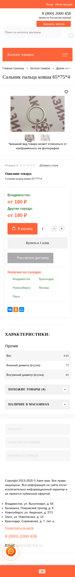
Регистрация (63, 4)
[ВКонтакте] (10, 309)
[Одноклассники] (15, 309)
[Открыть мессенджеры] (10, 552)
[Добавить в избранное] (66, 92)
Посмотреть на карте (19, 528)
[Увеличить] (38, 114)
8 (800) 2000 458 (56, 13)
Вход (49, 4)
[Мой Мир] (21, 309)
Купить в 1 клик (37, 243)
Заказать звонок (54, 24)
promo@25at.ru (29, 545)
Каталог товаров (21, 54)
